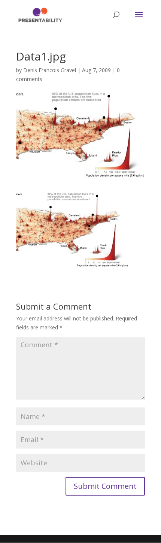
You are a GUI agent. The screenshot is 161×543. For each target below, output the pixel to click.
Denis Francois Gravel (49, 70)
